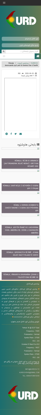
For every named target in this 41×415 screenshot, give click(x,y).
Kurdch (34, 63)
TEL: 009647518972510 (30, 376)
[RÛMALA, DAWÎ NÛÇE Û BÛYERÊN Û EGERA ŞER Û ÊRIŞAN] (20, 180)
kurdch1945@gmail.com (29, 372)
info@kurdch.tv (32, 369)
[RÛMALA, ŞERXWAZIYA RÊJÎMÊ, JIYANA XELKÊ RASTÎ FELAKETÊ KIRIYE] (20, 247)
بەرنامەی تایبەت (23, 63)
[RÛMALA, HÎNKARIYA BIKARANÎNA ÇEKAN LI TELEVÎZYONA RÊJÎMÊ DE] (20, 269)
